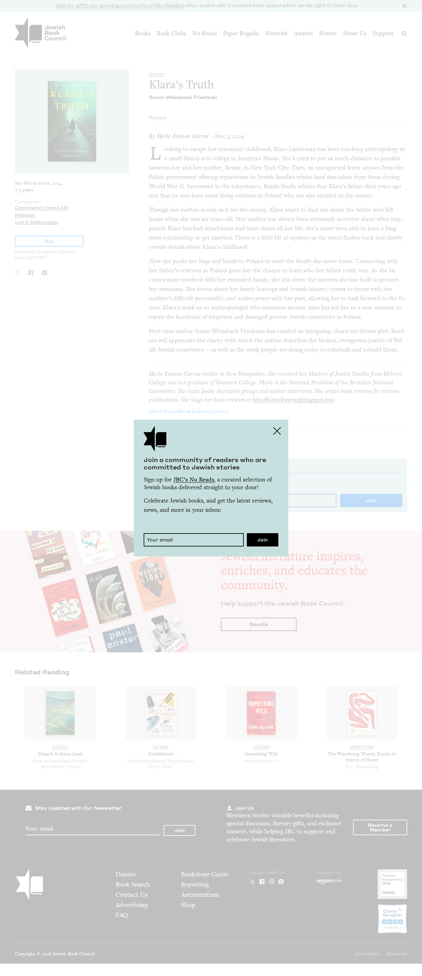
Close (277, 430)
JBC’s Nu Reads (193, 479)
